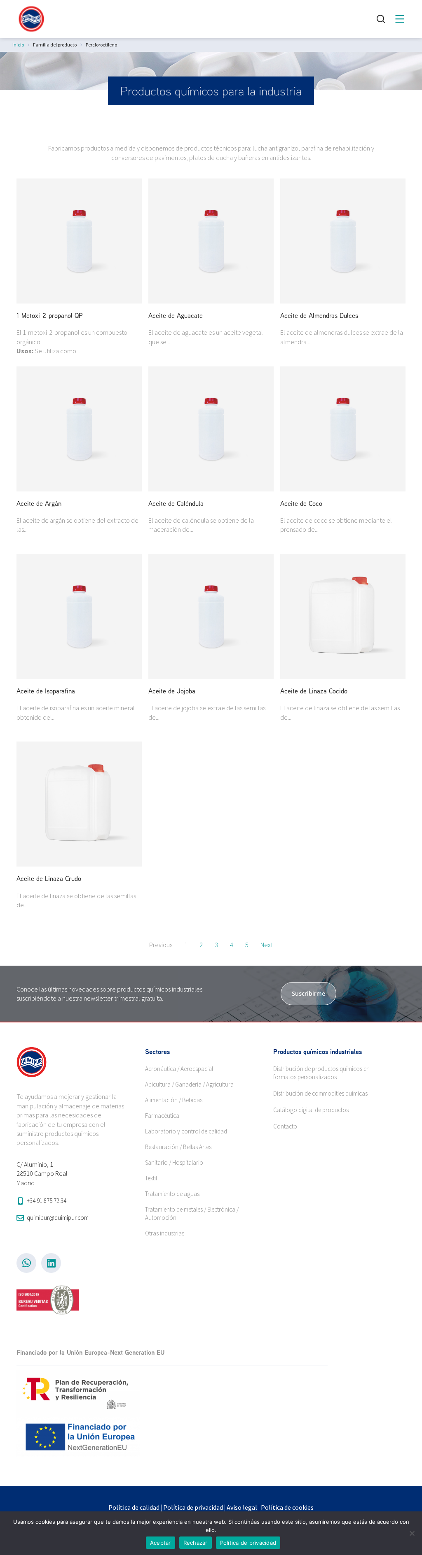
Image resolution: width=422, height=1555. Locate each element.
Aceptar (160, 1542)
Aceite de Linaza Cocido (313, 691)
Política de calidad (133, 1507)
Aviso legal (242, 1507)
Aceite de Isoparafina (45, 691)
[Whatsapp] (26, 1263)
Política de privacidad (193, 1507)
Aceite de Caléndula (176, 503)
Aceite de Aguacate (175, 315)
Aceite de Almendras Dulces (319, 315)
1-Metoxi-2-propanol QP (49, 315)
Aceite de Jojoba (171, 691)
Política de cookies (287, 1507)
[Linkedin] (51, 1263)
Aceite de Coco (301, 503)
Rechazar (195, 1542)
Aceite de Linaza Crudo (48, 878)
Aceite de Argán (38, 503)
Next (266, 945)
